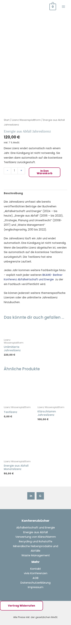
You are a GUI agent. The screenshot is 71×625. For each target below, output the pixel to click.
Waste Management (35, 555)
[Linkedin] (31, 496)
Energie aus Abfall (35, 532)
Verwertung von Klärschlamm (35, 537)
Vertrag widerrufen (21, 606)
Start (6, 120)
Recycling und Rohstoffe (35, 541)
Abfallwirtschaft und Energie (35, 527)
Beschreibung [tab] (13, 193)
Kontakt (35, 569)
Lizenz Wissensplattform (26, 120)
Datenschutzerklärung (35, 583)
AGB (35, 578)
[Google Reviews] (40, 496)
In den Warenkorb (44, 172)
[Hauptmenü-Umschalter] (63, 6)
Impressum (35, 587)
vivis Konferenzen (35, 573)
